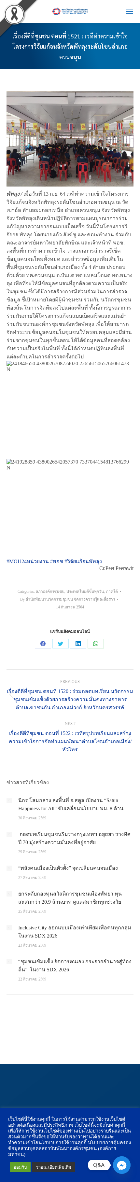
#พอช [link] (56, 561)
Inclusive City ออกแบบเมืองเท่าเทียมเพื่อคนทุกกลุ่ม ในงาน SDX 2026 (74, 932)
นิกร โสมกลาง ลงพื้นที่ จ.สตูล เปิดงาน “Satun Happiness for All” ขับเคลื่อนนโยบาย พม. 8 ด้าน (70, 804)
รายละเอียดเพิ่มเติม (53, 1167)
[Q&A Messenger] (122, 1165)
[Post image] (9, 800)
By (67, 599)
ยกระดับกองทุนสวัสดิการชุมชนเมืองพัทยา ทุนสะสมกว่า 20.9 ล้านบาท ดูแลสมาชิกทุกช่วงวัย (70, 898)
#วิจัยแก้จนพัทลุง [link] (83, 561)
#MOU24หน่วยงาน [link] (28, 561)
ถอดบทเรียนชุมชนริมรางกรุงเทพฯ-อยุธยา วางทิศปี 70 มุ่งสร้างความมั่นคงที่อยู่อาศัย (74, 838)
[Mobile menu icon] (129, 11)
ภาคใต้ (112, 591)
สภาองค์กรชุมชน (50, 591)
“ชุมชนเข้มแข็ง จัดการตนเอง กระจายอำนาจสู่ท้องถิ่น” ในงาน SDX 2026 (75, 965)
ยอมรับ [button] (20, 1167)
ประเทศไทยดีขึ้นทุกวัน (85, 591)
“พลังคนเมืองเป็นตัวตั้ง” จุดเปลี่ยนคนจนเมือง (68, 868)
